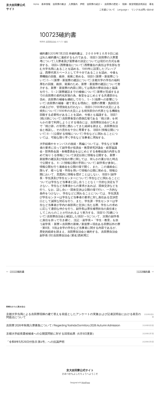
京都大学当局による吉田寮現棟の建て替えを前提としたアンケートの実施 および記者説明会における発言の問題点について (73, 315)
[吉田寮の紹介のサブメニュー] (101, 4)
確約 (66, 41)
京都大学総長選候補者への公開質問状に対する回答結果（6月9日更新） (50, 333)
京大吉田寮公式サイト (80, 370)
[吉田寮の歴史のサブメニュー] (119, 4)
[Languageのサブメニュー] (128, 9)
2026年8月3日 (148, 325)
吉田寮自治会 (51, 41)
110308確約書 (143, 271)
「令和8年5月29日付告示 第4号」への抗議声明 (35, 341)
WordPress (86, 382)
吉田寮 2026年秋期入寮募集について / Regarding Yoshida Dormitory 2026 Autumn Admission (63, 325)
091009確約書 (17, 271)
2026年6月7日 (148, 333)
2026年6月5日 (148, 341)
